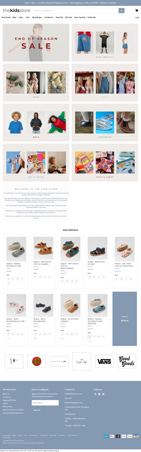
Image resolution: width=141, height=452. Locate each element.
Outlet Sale (91, 17)
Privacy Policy (7, 407)
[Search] (121, 10)
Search (5, 403)
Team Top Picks (80, 17)
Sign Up (36, 410)
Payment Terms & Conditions (13, 410)
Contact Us (7, 397)
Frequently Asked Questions (13, 413)
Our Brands (48, 17)
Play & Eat (59, 17)
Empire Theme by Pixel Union (12, 443)
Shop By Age (37, 17)
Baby (14, 17)
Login (137, 17)
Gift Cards (68, 17)
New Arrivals (6, 17)
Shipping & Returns (9, 400)
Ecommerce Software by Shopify (33, 443)
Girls (28, 17)
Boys (21, 17)
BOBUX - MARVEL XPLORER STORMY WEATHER (95, 321)
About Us (6, 394)
